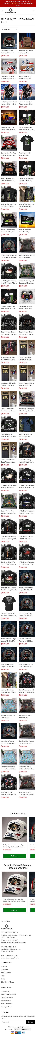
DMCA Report (9, 1029)
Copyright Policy (6, 1007)
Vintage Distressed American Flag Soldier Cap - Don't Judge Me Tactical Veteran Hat (14, 846)
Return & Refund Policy (8, 994)
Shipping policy (6, 1001)
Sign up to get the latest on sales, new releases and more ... (18, 1017)
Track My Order (6, 973)
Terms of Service (6, 1004)
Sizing (3, 979)
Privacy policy (5, 991)
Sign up (30, 1022)
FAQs (3, 976)
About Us (4, 966)
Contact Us (4, 969)
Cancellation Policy (7, 997)
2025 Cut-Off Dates (7, 982)
